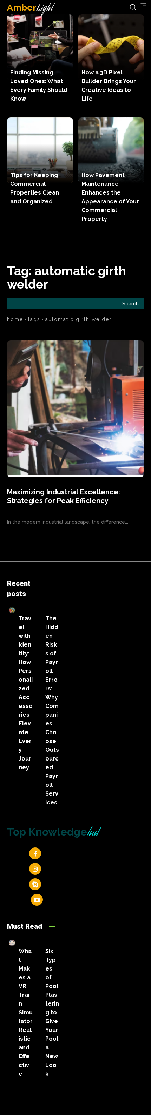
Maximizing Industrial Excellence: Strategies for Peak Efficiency (63, 496)
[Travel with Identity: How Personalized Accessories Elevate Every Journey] (12, 610)
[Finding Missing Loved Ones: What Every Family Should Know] (40, 47)
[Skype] (35, 884)
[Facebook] (35, 853)
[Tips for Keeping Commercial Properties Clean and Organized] (40, 150)
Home (15, 319)
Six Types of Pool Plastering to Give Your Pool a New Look (52, 1012)
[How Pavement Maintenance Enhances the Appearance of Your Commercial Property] (111, 150)
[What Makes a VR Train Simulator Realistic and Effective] (12, 943)
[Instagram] (35, 869)
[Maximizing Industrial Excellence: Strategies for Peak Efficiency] (75, 408)
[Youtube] (37, 900)
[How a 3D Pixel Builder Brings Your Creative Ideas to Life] (111, 47)
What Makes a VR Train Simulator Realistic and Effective (26, 1012)
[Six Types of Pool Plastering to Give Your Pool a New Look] (38, 943)
